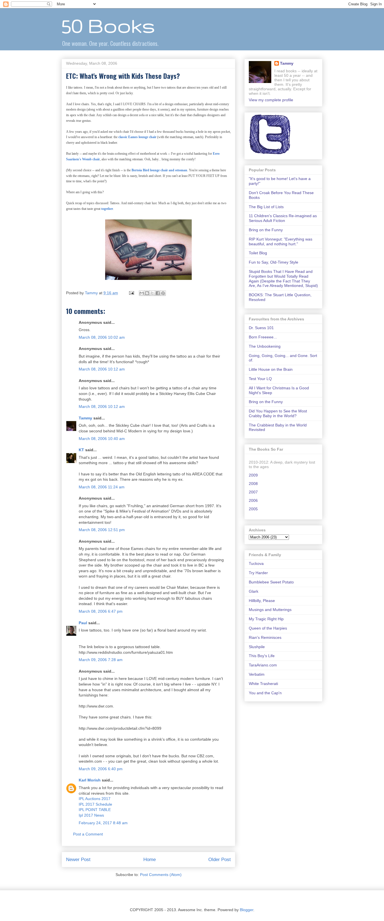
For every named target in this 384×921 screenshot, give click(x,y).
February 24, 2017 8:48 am (103, 823)
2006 (253, 500)
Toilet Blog (258, 253)
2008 (253, 483)
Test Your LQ (260, 378)
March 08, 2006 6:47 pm (101, 611)
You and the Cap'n (265, 693)
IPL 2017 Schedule (95, 804)
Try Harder (258, 572)
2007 (253, 492)
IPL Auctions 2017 (94, 798)
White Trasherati (263, 683)
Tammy (85, 418)
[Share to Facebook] (158, 293)
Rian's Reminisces (265, 637)
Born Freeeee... (263, 337)
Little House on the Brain (271, 369)
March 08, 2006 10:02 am (102, 337)
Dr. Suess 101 (261, 327)
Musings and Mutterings (270, 609)
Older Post (219, 859)
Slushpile (257, 646)
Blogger (246, 909)
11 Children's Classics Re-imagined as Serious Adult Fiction (283, 218)
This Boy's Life (262, 655)
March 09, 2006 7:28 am (101, 659)
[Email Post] (131, 293)
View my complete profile (271, 100)
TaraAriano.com (263, 665)
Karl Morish (90, 780)
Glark (253, 591)
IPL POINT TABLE (95, 809)
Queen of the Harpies (268, 628)
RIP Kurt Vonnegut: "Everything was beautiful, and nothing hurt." (280, 241)
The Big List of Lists (266, 207)
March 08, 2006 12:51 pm (102, 529)
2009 (253, 475)
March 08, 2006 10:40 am (102, 438)
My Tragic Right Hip (266, 619)
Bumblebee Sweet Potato (271, 582)
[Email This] (141, 293)
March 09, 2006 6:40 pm (101, 769)
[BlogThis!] (147, 293)
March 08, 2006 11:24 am (102, 487)
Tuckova (256, 563)
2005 (253, 509)
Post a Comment (88, 834)
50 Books (108, 25)
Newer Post (78, 859)
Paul (83, 623)
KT (81, 450)
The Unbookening (265, 346)
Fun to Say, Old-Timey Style (273, 262)
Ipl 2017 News (91, 815)
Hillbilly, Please (262, 600)
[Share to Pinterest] (163, 293)
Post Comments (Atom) (161, 874)
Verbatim (257, 674)
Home (149, 859)
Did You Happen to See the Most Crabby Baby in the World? (278, 413)
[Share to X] (152, 293)
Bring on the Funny (266, 230)
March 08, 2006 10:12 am (102, 369)
